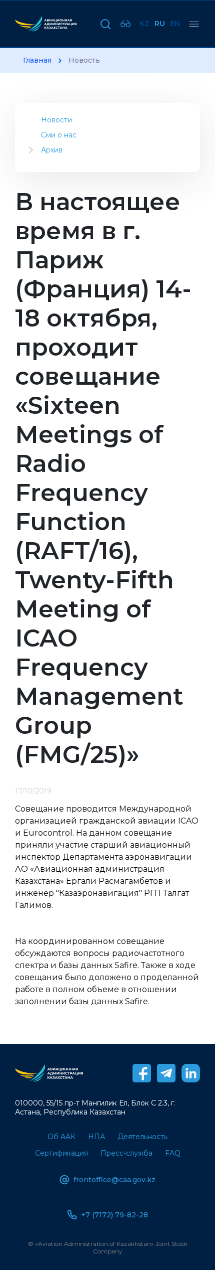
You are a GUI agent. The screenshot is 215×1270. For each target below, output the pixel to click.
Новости (56, 119)
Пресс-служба (126, 1153)
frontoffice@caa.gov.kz (115, 1179)
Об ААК (62, 1136)
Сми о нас (58, 134)
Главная (37, 60)
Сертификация (61, 1153)
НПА (96, 1136)
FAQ (172, 1153)
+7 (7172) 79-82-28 (114, 1214)
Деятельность (143, 1136)
